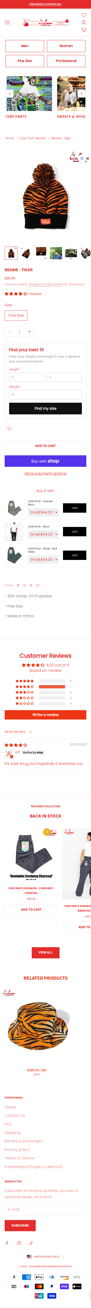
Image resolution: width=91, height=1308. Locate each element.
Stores (10, 1107)
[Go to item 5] (70, 253)
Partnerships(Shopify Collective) (34, 1166)
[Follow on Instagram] (19, 1243)
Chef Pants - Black (38, 526)
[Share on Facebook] (18, 585)
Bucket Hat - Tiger (37, 1069)
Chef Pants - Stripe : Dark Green (42, 550)
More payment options (45, 473)
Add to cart (45, 445)
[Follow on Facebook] (7, 1243)
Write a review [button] (45, 714)
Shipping (13, 1132)
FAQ (8, 1124)
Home (10, 138)
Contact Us (15, 1115)
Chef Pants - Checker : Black (41, 503)
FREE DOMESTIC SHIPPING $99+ (45, 4)
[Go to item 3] (41, 253)
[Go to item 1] (11, 253)
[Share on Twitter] (24, 585)
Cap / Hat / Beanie (33, 138)
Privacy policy (17, 1149)
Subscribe (20, 1225)
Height (14, 369)
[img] (16, 745)
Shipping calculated (46, 284)
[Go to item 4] (56, 253)
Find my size (45, 408)
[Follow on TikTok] (31, 1243)
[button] (16, 293)
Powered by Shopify (59, 1266)
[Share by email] (37, 585)
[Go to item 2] (26, 253)
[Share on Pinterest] (31, 585)
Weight (14, 387)
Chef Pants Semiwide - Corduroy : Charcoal (31, 890)
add (74, 508)
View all (45, 952)
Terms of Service (20, 1158)
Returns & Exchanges (24, 1141)
